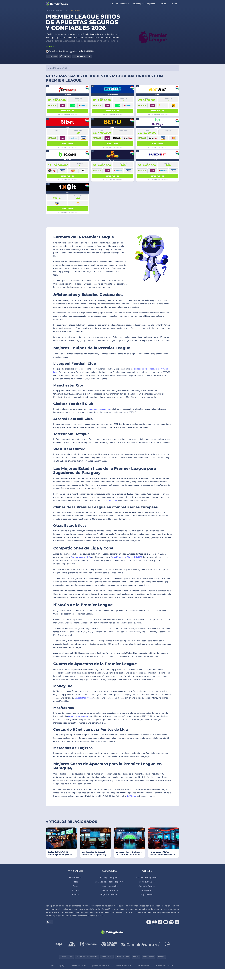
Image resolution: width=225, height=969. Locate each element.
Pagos (75, 881)
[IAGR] (59, 944)
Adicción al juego (58, 965)
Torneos (75, 890)
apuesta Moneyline (83, 698)
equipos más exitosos (100, 409)
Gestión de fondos (110, 890)
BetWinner (131, 796)
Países (75, 886)
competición (111, 500)
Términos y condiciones (164, 965)
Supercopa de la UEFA (81, 557)
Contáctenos (146, 890)
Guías (163, 3)
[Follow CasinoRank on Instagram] (154, 922)
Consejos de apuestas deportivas (110, 881)
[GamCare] (88, 944)
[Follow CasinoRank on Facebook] (148, 922)
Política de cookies (78, 965)
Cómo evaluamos (147, 881)
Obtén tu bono (67, 111)
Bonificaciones (75, 877)
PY (48, 922)
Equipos (75, 894)
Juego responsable (109, 886)
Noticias (175, 3)
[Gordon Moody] (109, 944)
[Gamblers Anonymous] (72, 944)
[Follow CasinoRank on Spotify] (171, 922)
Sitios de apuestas (118, 3)
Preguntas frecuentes (109, 894)
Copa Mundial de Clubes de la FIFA (126, 557)
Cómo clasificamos (146, 886)
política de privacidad (100, 965)
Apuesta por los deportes (144, 3)
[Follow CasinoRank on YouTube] (165, 922)
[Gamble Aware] (140, 944)
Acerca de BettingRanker (147, 877)
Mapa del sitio (147, 894)
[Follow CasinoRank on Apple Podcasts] (177, 922)
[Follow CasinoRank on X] (160, 922)
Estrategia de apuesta (109, 877)
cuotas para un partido (78, 716)
